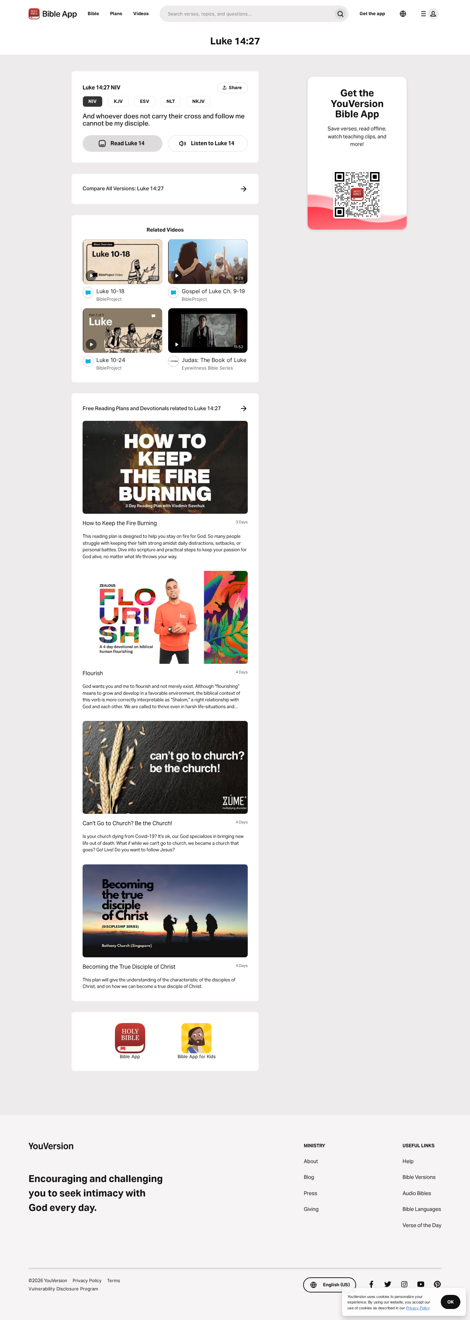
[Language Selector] (403, 14)
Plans (116, 13)
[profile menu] (428, 14)
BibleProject (109, 299)
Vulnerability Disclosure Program (63, 1288)
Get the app (372, 13)
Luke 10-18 (117, 291)
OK (450, 1302)
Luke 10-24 (117, 359)
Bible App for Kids (197, 1056)
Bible (93, 13)
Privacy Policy (87, 1280)
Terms (113, 1280)
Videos (141, 13)
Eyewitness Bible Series (207, 368)
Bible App (130, 1056)
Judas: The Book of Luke (215, 359)
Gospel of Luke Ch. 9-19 (215, 291)
